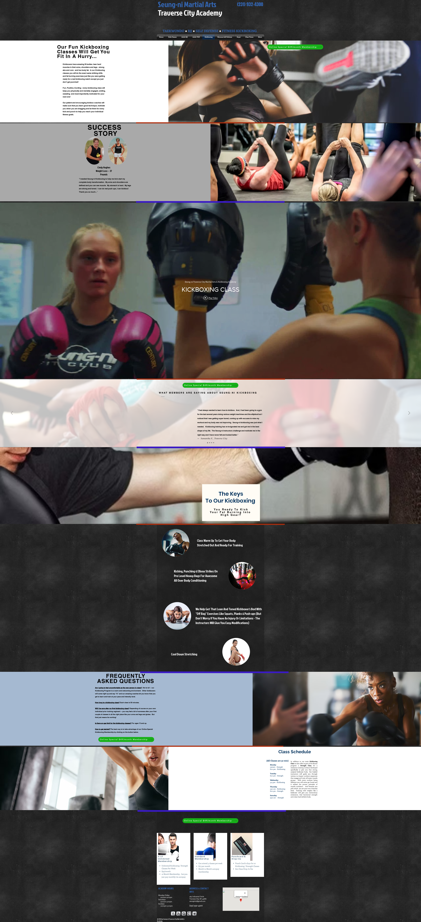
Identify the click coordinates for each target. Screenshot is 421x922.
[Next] (409, 413)
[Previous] (12, 413)
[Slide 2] (207, 442)
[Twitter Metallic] (194, 913)
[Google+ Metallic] (189, 913)
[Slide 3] (209, 442)
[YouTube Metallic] (178, 913)
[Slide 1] (213, 442)
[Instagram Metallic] (184, 913)
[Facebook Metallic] (173, 913)
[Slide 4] (211, 442)
